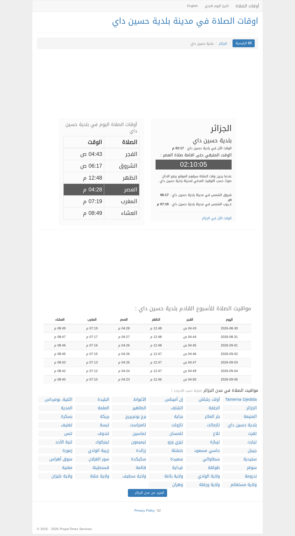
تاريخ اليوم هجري (217, 6)
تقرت (252, 434)
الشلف (177, 408)
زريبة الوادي (98, 451)
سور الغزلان (98, 459)
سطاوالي (211, 459)
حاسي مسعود (207, 451)
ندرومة (251, 476)
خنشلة (177, 451)
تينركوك (102, 442)
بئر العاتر (212, 416)
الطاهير (139, 408)
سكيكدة (138, 459)
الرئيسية (242, 43)
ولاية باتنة (173, 476)
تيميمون (138, 442)
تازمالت (213, 425)
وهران (177, 485)
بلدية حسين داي (242, 425)
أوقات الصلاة (247, 6)
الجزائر (223, 44)
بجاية (178, 416)
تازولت (177, 425)
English (192, 6)
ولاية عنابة (99, 476)
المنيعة (250, 416)
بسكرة (66, 416)
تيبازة (215, 442)
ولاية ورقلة (209, 485)
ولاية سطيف (134, 476)
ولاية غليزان (61, 476)
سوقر (252, 468)
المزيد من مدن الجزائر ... (147, 493)
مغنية (67, 468)
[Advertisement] (147, 86)
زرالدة (141, 451)
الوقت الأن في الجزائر (217, 218)
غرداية (177, 468)
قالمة (141, 468)
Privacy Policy (144, 510)
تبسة (104, 425)
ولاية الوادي (209, 476)
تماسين (139, 434)
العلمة (103, 408)
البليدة (103, 399)
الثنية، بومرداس (58, 399)
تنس (68, 434)
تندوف (103, 434)
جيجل (252, 451)
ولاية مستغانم (243, 485)
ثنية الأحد (63, 442)
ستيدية (250, 459)
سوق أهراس (60, 459)
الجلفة (214, 408)
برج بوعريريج (135, 416)
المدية (66, 408)
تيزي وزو (175, 442)
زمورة (67, 451)
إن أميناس (174, 399)
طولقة (214, 468)
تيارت (252, 442)
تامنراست (138, 425)
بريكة (104, 416)
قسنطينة (100, 468)
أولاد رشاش (209, 399)
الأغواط (139, 399)
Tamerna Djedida (241, 399)
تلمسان (176, 434)
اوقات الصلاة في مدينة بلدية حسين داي (185, 21)
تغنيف (66, 425)
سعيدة (176, 459)
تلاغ (216, 434)
